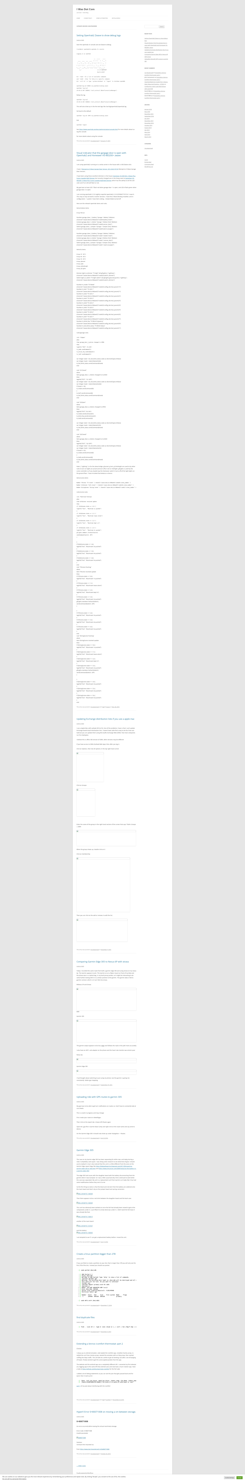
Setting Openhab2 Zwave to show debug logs (99, 35)
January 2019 (148, 109)
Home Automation (102, 18)
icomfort (108, 1400)
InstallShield (116, 18)
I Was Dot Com (86, 9)
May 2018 (147, 112)
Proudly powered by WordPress (85, 1473)
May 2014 (147, 132)
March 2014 (148, 137)
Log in (146, 160)
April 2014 (147, 134)
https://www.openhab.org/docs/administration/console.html (98, 129)
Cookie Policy (88, 18)
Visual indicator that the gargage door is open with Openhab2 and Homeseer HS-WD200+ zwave (101, 154)
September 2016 (149, 116)
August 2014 (148, 128)
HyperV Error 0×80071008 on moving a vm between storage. (106, 1411)
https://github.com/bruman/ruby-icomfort (95, 1369)
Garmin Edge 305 (85, 1150)
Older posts (81, 1466)
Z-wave (108, 707)
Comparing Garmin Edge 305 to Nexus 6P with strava (103, 961)
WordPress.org (149, 167)
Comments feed (149, 164)
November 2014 (149, 123)
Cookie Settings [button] (229, 1478)
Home (78, 18)
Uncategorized (95, 141)
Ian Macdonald (149, 73)
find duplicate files (86, 1317)
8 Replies (79, 1348)
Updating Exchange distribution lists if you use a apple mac (105, 718)
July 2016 (147, 118)
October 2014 (148, 125)
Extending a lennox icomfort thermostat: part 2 (100, 1343)
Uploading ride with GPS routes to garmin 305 (99, 1096)
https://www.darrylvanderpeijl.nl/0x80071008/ (94, 1449)
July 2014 (147, 130)
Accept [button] (239, 1478)
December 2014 (149, 121)
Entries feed (148, 162)
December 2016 (149, 114)
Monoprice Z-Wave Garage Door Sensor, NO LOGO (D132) (100, 169)
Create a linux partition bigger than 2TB (96, 1253)
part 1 (78, 1386)
